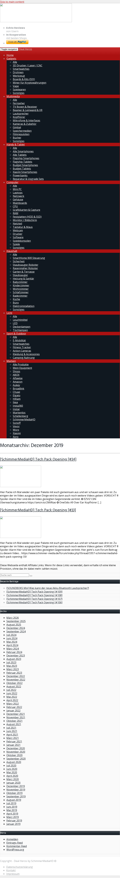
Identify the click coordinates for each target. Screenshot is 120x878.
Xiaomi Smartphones (25, 172)
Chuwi (16, 392)
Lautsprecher (21, 113)
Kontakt (11, 870)
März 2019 (12, 817)
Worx (16, 430)
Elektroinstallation (23, 306)
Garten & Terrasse (24, 271)
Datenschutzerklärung (19, 867)
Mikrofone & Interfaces (26, 120)
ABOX (16, 375)
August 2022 (13, 686)
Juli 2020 (11, 765)
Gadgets (11, 58)
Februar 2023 (14, 672)
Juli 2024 (11, 635)
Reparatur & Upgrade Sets (28, 179)
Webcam (18, 230)
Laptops (17, 192)
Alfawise (17, 378)
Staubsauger (20, 275)
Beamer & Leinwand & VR (27, 110)
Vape (16, 86)
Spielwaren (19, 89)
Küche (16, 299)
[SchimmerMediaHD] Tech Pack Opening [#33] (38, 510)
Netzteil (17, 223)
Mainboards (20, 203)
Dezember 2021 (15, 714)
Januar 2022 (13, 710)
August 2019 (13, 800)
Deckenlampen (21, 326)
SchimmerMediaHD (24, 419)
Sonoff (17, 423)
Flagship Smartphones (26, 158)
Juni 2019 (11, 806)
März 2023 (12, 669)
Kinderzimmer (21, 285)
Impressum (13, 874)
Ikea (15, 402)
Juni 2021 (11, 731)
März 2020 (12, 779)
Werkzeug (19, 75)
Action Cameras (22, 350)
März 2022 (12, 703)
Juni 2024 (11, 638)
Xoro (15, 436)
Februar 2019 (14, 820)
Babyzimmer (20, 282)
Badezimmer (20, 295)
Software (18, 237)
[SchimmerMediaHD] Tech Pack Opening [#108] (34, 595)
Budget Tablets (22, 168)
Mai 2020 (11, 772)
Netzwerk (18, 196)
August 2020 (13, 762)
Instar (16, 409)
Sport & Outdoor (16, 333)
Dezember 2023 (15, 655)
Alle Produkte (21, 364)
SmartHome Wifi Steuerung (29, 258)
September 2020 (16, 758)
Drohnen (18, 72)
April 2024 (12, 645)
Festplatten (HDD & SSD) (27, 216)
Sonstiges (18, 93)
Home (10, 55)
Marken (11, 361)
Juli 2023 (11, 662)
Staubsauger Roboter (25, 265)
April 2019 (12, 813)
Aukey (16, 385)
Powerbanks (20, 175)
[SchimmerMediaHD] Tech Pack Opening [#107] (34, 599)
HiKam (16, 399)
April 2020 (12, 776)
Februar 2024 (14, 652)
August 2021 (13, 724)
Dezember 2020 (15, 748)
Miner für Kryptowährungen (29, 82)
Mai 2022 (11, 696)
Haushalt (12, 251)
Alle (15, 62)
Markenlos (19, 412)
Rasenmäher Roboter (25, 268)
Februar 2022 (14, 707)
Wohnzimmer (21, 289)
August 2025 (13, 624)
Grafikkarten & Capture (26, 210)
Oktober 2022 (14, 683)
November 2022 (15, 679)
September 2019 (16, 796)
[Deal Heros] (36, 22)
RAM (15, 213)
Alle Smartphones (23, 151)
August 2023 (13, 659)
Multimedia (13, 96)
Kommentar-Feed (16, 846)
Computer (12, 182)
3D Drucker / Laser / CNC (27, 65)
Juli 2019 (11, 803)
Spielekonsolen (22, 240)
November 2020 (15, 751)
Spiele (16, 244)
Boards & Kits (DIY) (24, 79)
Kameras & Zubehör (24, 124)
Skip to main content (12, 1)
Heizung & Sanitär (23, 278)
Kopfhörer (19, 117)
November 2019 (15, 789)
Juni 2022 (11, 693)
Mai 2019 (11, 810)
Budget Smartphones (25, 165)
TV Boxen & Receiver (25, 106)
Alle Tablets (20, 155)
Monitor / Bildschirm (25, 220)
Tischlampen (20, 330)
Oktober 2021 (14, 721)
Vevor (16, 426)
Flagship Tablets (22, 161)
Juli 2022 (11, 690)
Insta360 (18, 405)
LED (15, 323)
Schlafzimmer (21, 292)
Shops (16, 371)
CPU (15, 206)
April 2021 (12, 734)
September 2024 (16, 631)
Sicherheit (19, 261)
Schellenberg (20, 416)
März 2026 (12, 617)
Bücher (17, 137)
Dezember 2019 (15, 786)
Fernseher (19, 103)
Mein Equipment (22, 368)
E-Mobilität (19, 340)
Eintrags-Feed (14, 842)
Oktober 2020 (14, 755)
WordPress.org (15, 849)
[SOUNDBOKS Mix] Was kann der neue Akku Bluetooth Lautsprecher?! (47, 588)
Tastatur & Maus (23, 227)
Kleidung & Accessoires (26, 354)
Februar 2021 (14, 741)
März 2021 (12, 738)
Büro (16, 302)
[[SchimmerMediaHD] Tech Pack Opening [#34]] (20, 486)
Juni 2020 (11, 769)
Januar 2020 (13, 782)
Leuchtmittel (20, 320)
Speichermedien (22, 130)
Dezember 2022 (15, 676)
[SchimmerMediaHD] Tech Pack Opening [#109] (34, 591)
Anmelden (12, 839)
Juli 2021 (11, 727)
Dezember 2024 (15, 628)
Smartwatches (21, 69)
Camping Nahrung (24, 357)
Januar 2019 (13, 824)
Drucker (17, 234)
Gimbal (17, 127)
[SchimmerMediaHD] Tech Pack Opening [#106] (34, 602)
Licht (9, 313)
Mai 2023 (11, 666)
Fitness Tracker (22, 347)
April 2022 (12, 700)
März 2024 (12, 648)
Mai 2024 (11, 642)
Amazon (17, 381)
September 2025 (16, 621)
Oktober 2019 (14, 793)
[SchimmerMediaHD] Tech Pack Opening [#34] (38, 459)
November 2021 (15, 717)
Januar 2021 (13, 745)
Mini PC (17, 189)
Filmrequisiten (21, 134)
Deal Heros (25, 49)
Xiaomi (17, 433)
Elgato (16, 395)
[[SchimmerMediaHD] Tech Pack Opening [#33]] (20, 537)
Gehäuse (18, 199)
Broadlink (18, 388)
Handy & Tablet (16, 144)
